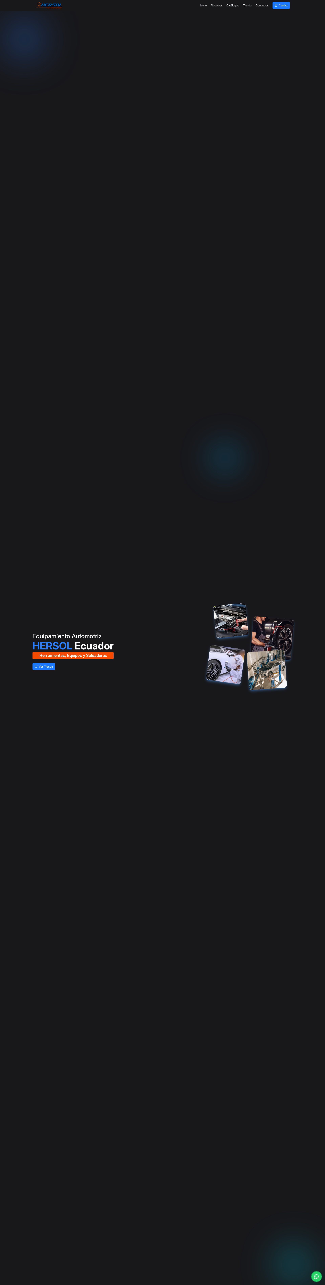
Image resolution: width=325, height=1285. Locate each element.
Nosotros (216, 5)
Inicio (203, 5)
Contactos (262, 5)
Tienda (247, 5)
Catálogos (232, 5)
